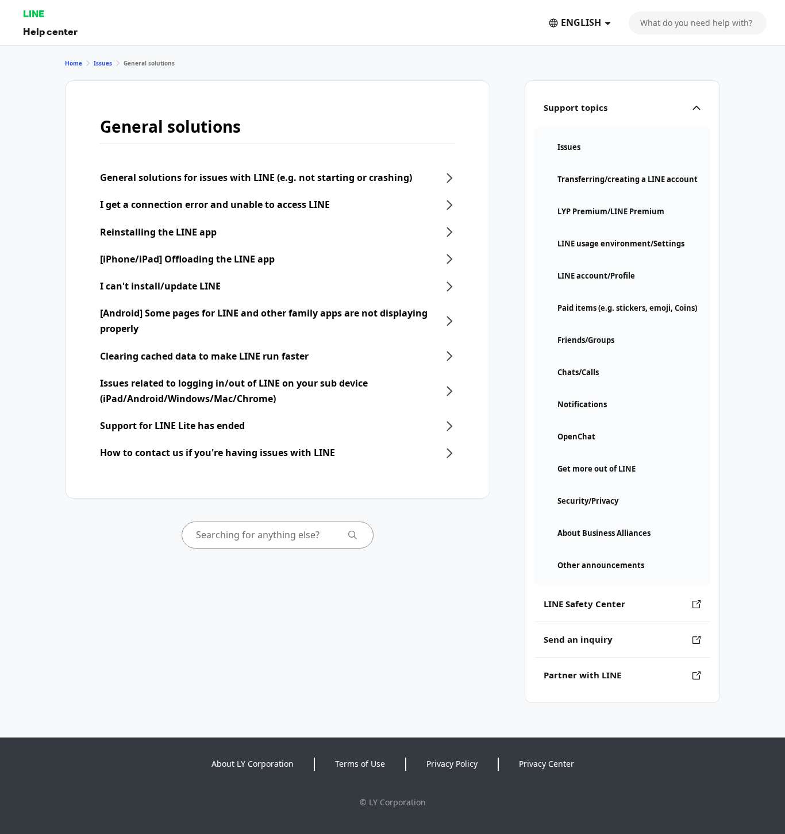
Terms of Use (360, 763)
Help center (50, 31)
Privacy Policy (452, 763)
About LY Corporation (252, 763)
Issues (103, 63)
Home (73, 63)
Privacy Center (546, 763)
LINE (33, 13)
